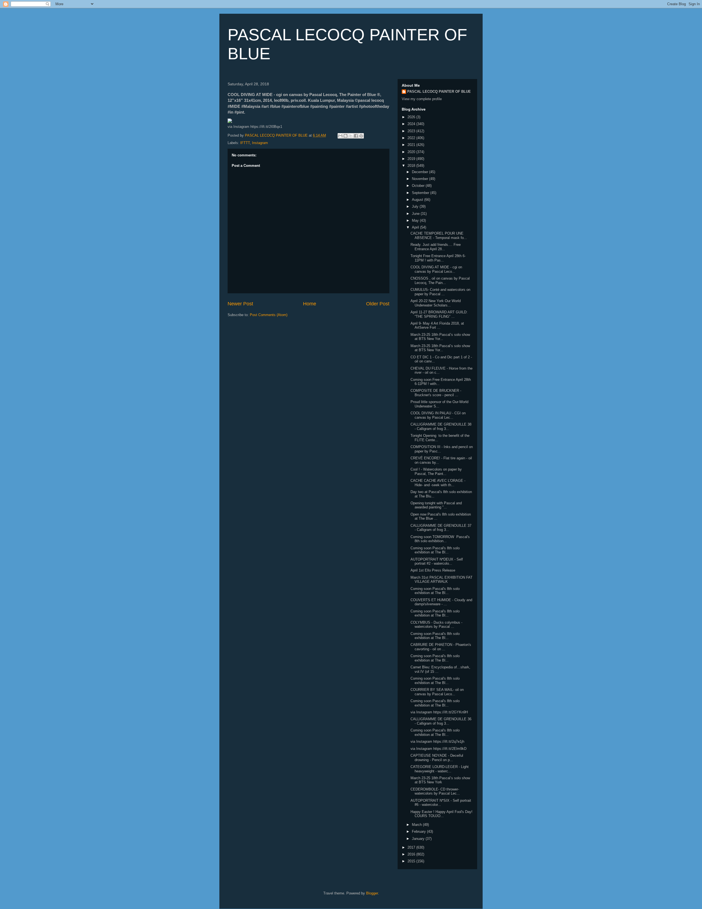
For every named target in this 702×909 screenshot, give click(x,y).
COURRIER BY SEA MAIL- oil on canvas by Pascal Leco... (437, 692)
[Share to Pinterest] (361, 136)
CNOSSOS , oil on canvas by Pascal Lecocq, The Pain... (440, 280)
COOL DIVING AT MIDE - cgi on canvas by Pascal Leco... (436, 269)
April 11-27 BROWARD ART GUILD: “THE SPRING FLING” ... (439, 314)
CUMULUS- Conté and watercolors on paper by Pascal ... (440, 292)
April (416, 227)
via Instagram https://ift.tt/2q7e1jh (437, 741)
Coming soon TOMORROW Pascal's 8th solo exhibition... (440, 539)
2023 (411, 131)
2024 (411, 124)
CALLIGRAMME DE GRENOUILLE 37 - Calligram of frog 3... (441, 528)
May (416, 220)
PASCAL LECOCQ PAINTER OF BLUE (439, 91)
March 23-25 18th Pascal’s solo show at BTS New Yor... (440, 337)
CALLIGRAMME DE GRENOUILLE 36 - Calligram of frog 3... (441, 721)
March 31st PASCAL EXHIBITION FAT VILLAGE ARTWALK (441, 579)
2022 (411, 138)
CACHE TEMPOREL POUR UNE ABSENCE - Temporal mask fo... (439, 235)
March (417, 825)
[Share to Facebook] (356, 136)
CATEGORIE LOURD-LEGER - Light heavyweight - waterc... (440, 769)
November (420, 179)
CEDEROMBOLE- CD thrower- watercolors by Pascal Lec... (435, 791)
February (419, 831)
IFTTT (245, 143)
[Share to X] (350, 136)
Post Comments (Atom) (268, 315)
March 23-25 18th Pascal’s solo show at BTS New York (440, 780)
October (419, 186)
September (421, 193)
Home (309, 303)
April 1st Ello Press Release (433, 570)
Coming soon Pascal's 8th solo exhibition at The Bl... (435, 550)
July (416, 206)
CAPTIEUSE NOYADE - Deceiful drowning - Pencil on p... (437, 757)
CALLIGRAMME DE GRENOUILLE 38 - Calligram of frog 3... (441, 426)
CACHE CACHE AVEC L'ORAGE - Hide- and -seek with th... (438, 483)
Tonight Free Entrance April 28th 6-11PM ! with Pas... (438, 258)
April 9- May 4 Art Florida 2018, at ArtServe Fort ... (437, 325)
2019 (411, 159)
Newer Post (240, 303)
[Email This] (340, 136)
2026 (411, 117)
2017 (411, 847)
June (416, 214)
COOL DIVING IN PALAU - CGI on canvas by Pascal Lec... (438, 415)
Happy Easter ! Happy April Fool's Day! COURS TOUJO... (441, 814)
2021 (411, 145)
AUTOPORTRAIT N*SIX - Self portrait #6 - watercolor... (441, 802)
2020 (411, 152)
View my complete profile (422, 99)
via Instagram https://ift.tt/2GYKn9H (439, 712)
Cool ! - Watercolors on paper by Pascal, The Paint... (436, 471)
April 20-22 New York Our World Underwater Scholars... (436, 303)
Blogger (372, 893)
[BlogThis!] (345, 136)
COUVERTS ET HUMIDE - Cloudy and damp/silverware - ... (441, 602)
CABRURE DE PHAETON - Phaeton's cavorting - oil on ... (441, 647)
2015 (411, 861)
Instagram (260, 143)
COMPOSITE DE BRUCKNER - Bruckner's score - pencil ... (436, 393)
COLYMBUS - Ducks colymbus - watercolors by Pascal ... (436, 624)
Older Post (377, 303)
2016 (411, 854)
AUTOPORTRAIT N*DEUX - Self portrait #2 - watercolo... (437, 561)
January (419, 839)
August (418, 200)
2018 (411, 166)
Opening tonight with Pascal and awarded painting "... (436, 505)
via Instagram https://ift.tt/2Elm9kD (438, 749)
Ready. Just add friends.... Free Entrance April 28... (436, 247)
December (420, 172)
